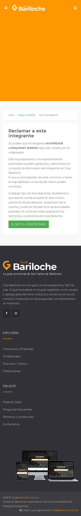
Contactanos (11, 424)
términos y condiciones (23, 216)
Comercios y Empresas (18, 349)
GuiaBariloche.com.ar (24, 497)
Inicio (11, 114)
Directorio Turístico (15, 363)
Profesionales (12, 356)
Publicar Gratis (12, 402)
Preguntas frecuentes (17, 409)
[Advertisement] (40, 58)
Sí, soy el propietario (28, 224)
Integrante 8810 (26, 114)
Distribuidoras (12, 371)
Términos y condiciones (18, 417)
